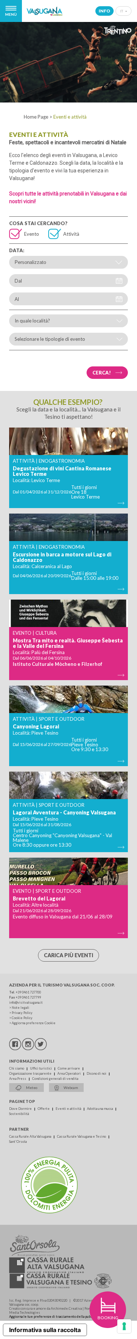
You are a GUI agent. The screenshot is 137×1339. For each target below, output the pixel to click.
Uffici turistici (41, 1068)
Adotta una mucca (100, 1109)
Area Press (18, 1079)
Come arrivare (69, 1068)
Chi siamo (17, 1068)
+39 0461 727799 (28, 997)
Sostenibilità (19, 1114)
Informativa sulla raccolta (45, 1330)
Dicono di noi (97, 1073)
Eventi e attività (69, 1109)
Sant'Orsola (18, 1142)
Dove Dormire (21, 1109)
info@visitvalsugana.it (26, 1002)
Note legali (20, 1008)
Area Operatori (69, 1073)
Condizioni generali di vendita (55, 1079)
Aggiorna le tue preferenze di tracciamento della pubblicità (54, 1316)
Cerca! (101, 373)
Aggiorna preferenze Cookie (34, 1023)
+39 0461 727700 (28, 992)
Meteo (31, 1087)
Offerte (44, 1109)
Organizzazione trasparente (30, 1073)
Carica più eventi (68, 955)
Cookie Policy (22, 1018)
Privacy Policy (22, 1013)
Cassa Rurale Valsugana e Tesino (82, 1136)
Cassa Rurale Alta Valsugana (30, 1136)
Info (104, 11)
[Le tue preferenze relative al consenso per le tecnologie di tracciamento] (124, 1326)
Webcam (70, 1087)
